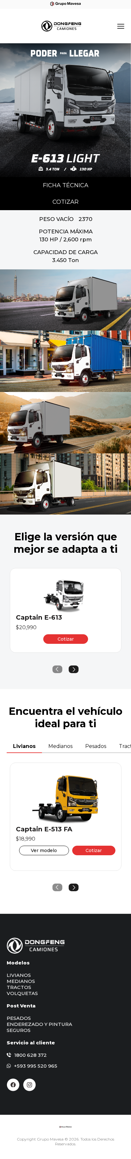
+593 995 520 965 (35, 1066)
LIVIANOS (19, 975)
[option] (65, 110)
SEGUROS (19, 1030)
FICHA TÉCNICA (65, 185)
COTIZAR (65, 201)
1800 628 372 (30, 1055)
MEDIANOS (21, 981)
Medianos (60, 746)
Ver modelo (44, 850)
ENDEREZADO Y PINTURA (39, 1024)
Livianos (24, 746)
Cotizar (66, 639)
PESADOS (19, 1018)
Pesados (95, 746)
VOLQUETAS (22, 993)
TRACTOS (19, 987)
